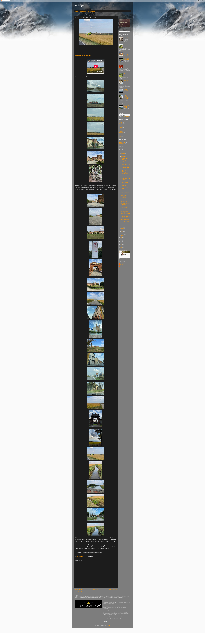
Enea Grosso (122, 266)
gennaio (122, 235)
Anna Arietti (122, 263)
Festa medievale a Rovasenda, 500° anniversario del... (124, 206)
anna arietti (80, 558)
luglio (122, 227)
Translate (127, 116)
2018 (121, 244)
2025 (121, 149)
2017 (121, 245)
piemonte (87, 558)
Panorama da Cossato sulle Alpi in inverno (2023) (125, 168)
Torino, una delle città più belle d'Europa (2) (125, 173)
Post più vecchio (113, 589)
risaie (90, 558)
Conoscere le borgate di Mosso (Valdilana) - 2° (125, 209)
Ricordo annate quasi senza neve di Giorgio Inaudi (125, 187)
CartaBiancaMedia (123, 264)
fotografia (84, 558)
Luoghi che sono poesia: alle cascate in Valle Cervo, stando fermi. (126, 97)
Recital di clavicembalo (125, 219)
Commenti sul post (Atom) (82, 591)
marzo (122, 232)
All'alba (122, 165)
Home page (77, 11)
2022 (121, 238)
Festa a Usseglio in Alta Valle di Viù (127, 59)
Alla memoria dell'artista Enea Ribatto (125, 204)
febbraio (122, 234)
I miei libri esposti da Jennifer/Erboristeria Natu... (125, 183)
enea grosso (121, 143)
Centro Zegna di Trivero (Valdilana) (125, 223)
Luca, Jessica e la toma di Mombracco (125, 190)
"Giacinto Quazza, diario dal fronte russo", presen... (125, 193)
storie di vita (121, 132)
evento (120, 122)
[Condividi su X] (90, 556)
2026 (121, 148)
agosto (122, 225)
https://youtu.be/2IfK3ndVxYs (83, 55)
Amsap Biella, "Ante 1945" (125, 213)
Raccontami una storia (91, 11)
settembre (93, 558)
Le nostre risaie (123, 185)
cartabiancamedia (122, 142)
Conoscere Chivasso (124, 177)
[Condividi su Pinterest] (92, 556)
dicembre (123, 152)
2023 (121, 237)
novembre (123, 153)
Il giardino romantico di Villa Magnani (126, 74)
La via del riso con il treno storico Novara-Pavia (125, 221)
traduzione (121, 135)
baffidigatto (80, 5)
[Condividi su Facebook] (91, 556)
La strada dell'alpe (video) (125, 164)
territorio (120, 133)
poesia (120, 128)
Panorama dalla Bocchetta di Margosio (126, 106)
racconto (120, 131)
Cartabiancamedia (83, 11)
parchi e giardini (122, 126)
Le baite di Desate (127, 44)
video (100, 558)
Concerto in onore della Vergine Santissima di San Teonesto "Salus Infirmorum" (127, 54)
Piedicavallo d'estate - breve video (124, 175)
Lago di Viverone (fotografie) (124, 199)
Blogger (109, 625)
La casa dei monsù (127, 37)
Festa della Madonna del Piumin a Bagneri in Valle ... (125, 217)
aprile (122, 231)
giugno (122, 228)
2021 (121, 240)
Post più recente (78, 589)
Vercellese (97, 558)
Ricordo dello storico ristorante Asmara (126, 81)
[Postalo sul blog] (89, 556)
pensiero (120, 127)
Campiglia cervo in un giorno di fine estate (125, 202)
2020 (121, 241)
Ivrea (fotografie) (124, 197)
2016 (121, 247)
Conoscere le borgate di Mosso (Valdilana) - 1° (125, 212)
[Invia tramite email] (88, 556)
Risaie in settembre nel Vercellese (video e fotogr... (125, 158)
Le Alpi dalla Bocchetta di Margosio (126, 90)
